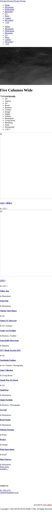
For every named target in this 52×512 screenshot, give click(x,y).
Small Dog (4, 390)
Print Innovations (7, 449)
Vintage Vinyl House (8, 311)
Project (3, 440)
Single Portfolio (6, 400)
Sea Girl (3, 410)
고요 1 (2, 280)
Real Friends (5, 420)
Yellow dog (4, 291)
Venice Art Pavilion (8, 331)
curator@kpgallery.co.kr (9, 493)
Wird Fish (4, 301)
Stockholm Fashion (8, 360)
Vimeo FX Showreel (8, 321)
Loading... (4, 469)
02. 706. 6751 (5, 490)
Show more (4, 467)
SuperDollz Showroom (9, 340)
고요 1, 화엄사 (6, 203)
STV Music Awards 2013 (10, 350)
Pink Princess (5, 459)
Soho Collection (6, 370)
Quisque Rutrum (7, 430)
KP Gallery (47, 505)
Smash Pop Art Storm (9, 380)
